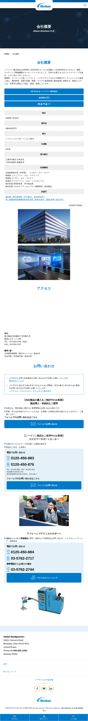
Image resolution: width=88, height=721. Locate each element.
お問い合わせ (14, 719)
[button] (84, 5)
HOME (6, 54)
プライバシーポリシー (52, 708)
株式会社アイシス (16, 381)
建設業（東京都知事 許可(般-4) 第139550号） (26, 197)
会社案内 (44, 98)
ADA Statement (66, 708)
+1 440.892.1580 (18, 650)
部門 (5, 664)
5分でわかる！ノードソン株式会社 (44, 91)
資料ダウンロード (44, 719)
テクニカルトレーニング (47, 578)
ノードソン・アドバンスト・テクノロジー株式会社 (30, 391)
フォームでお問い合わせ (47, 424)
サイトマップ (40, 708)
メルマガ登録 (73, 719)
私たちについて (9, 671)
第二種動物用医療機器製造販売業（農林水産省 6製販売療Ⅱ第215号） (35, 200)
